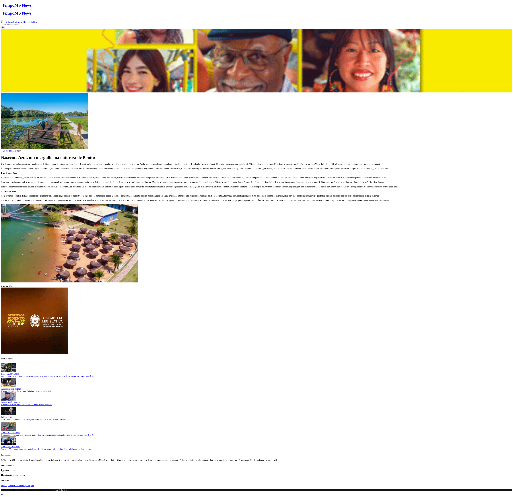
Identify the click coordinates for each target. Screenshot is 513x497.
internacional (6, 389)
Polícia (11, 485)
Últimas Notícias (13, 22)
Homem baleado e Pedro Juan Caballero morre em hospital (26, 391)
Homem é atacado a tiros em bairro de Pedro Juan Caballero (26, 404)
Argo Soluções (60, 490)
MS (22, 22)
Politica (4, 485)
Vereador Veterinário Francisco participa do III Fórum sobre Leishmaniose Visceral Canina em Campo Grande (47, 449)
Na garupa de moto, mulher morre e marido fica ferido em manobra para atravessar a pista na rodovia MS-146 (47, 435)
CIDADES (6, 432)
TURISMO (6, 151)
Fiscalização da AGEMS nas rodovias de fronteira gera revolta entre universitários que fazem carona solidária (47, 376)
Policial (27, 22)
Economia (5, 374)
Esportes (26, 485)
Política (34, 22)
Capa (3, 22)
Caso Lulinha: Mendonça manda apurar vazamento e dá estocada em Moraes (33, 419)
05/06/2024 (16, 151)
